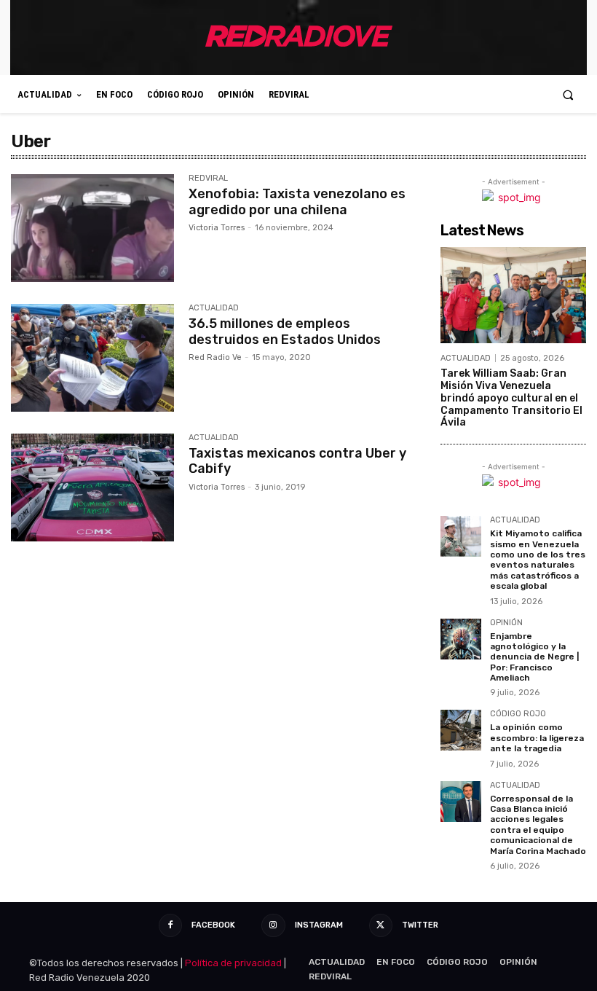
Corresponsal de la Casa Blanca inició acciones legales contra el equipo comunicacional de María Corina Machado (538, 825)
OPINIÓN (506, 623)
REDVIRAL (208, 178)
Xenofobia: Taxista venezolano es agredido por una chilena (297, 202)
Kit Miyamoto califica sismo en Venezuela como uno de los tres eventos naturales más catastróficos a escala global (537, 559)
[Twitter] (380, 925)
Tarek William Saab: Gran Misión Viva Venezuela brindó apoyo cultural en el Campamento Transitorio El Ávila (511, 397)
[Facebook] (170, 925)
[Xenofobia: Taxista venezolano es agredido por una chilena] (92, 228)
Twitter (420, 925)
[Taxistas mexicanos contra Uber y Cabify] (92, 487)
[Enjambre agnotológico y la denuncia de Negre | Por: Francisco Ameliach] (460, 639)
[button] (568, 94)
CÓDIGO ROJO (518, 714)
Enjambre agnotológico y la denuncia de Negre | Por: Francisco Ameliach (534, 657)
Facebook (213, 925)
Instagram (319, 925)
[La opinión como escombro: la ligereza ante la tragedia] (460, 730)
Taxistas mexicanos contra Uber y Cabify (297, 461)
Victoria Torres (217, 227)
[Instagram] (273, 925)
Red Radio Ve (215, 357)
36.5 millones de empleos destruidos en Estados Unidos (285, 332)
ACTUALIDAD (214, 308)
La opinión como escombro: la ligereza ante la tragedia (537, 737)
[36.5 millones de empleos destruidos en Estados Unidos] (92, 358)
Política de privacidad (233, 962)
